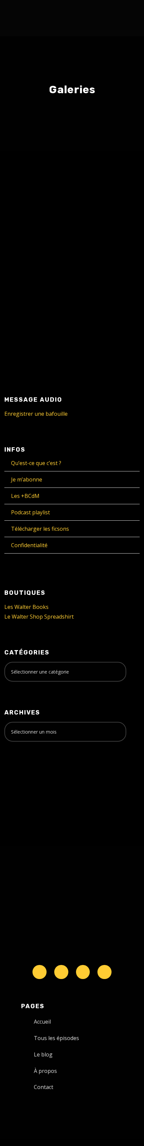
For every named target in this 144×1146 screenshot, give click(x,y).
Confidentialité (29, 545)
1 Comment (63, 219)
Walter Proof (84, 212)
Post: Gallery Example (61, 198)
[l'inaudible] (22, 18)
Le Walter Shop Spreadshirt (39, 616)
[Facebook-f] (61, 972)
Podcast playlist (30, 512)
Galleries (28, 219)
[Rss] (104, 972)
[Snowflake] (39, 972)
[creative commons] (25, 773)
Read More (31, 321)
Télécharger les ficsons (40, 528)
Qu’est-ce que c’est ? (36, 463)
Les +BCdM (25, 496)
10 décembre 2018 (37, 212)
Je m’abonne (26, 479)
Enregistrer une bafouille (36, 413)
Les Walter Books (26, 607)
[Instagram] (83, 972)
